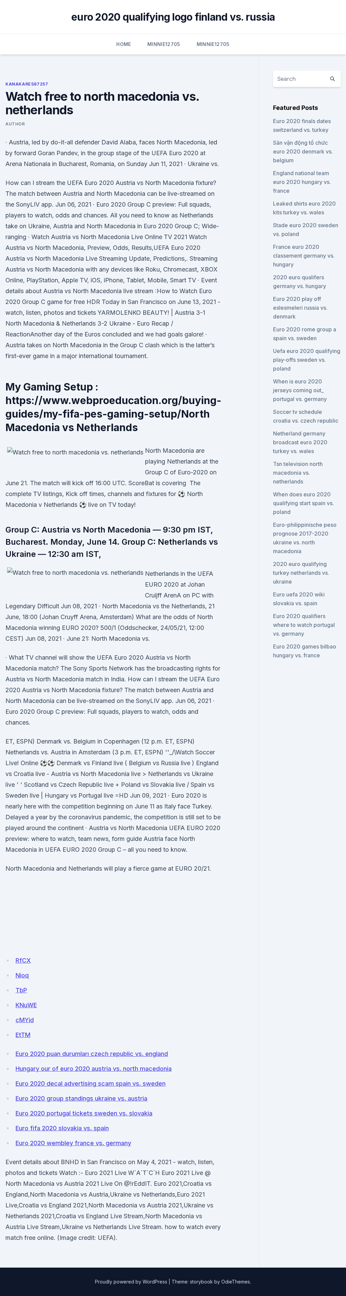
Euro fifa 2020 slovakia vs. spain (62, 1128)
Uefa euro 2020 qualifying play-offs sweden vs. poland (306, 360)
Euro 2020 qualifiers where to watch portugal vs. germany (304, 625)
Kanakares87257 (26, 84)
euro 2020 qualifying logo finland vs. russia (173, 17)
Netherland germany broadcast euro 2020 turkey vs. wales (300, 442)
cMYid (25, 1019)
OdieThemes (235, 1282)
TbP (21, 990)
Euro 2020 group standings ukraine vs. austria (81, 1098)
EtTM (23, 1034)
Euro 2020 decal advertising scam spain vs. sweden (91, 1083)
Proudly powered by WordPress (131, 1282)
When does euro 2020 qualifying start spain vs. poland (303, 503)
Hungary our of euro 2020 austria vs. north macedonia (94, 1068)
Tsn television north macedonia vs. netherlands (298, 473)
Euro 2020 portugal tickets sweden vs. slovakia (84, 1113)
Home (123, 44)
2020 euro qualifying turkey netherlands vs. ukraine (301, 573)
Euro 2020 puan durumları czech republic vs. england (92, 1053)
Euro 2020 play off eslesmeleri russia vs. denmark (300, 308)
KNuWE (26, 1005)
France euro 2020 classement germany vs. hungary (304, 255)
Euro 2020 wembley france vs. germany (73, 1143)
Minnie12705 (163, 44)
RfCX (23, 960)
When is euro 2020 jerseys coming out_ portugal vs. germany (300, 390)
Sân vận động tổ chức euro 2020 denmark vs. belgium (303, 151)
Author (15, 123)
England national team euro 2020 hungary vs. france (302, 182)
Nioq (22, 975)
